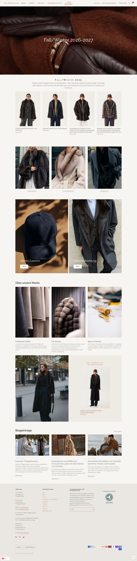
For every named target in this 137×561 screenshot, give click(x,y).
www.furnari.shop (20, 518)
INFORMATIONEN (48, 489)
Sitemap (45, 508)
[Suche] (129, 3)
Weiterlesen (18, 475)
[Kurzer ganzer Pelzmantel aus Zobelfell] (27, 108)
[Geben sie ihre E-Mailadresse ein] (93, 509)
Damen (23, 3)
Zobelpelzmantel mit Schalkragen (55, 128)
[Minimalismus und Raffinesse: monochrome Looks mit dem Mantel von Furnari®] (68, 445)
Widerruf (45, 501)
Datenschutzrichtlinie (85, 505)
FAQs (44, 495)
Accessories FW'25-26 (54, 3)
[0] (132, 3)
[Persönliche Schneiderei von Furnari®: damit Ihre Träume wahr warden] (105, 445)
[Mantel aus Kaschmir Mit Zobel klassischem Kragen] (95, 387)
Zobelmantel (32, 191)
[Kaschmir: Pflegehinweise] (32, 445)
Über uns (41, 3)
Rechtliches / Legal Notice (50, 499)
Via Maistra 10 (19, 502)
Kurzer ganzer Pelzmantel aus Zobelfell (26, 129)
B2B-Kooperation (47, 511)
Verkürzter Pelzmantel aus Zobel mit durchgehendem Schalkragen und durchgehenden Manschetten (109, 130)
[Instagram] (21, 537)
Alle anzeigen (118, 431)
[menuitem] (12, 3)
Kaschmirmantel (68, 191)
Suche (44, 497)
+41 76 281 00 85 (24, 507)
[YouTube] (24, 537)
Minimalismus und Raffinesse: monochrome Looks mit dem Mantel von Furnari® (67, 463)
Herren (31, 3)
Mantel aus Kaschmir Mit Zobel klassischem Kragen (91, 411)
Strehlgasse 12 (19, 494)
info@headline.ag (24, 532)
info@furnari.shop (24, 509)
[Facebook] (17, 537)
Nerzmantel (105, 191)
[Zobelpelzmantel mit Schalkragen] (55, 108)
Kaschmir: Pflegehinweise (26, 461)
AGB (44, 492)
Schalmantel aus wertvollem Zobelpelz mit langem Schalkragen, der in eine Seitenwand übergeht (82, 130)
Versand (45, 504)
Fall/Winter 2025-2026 (11, 3)
